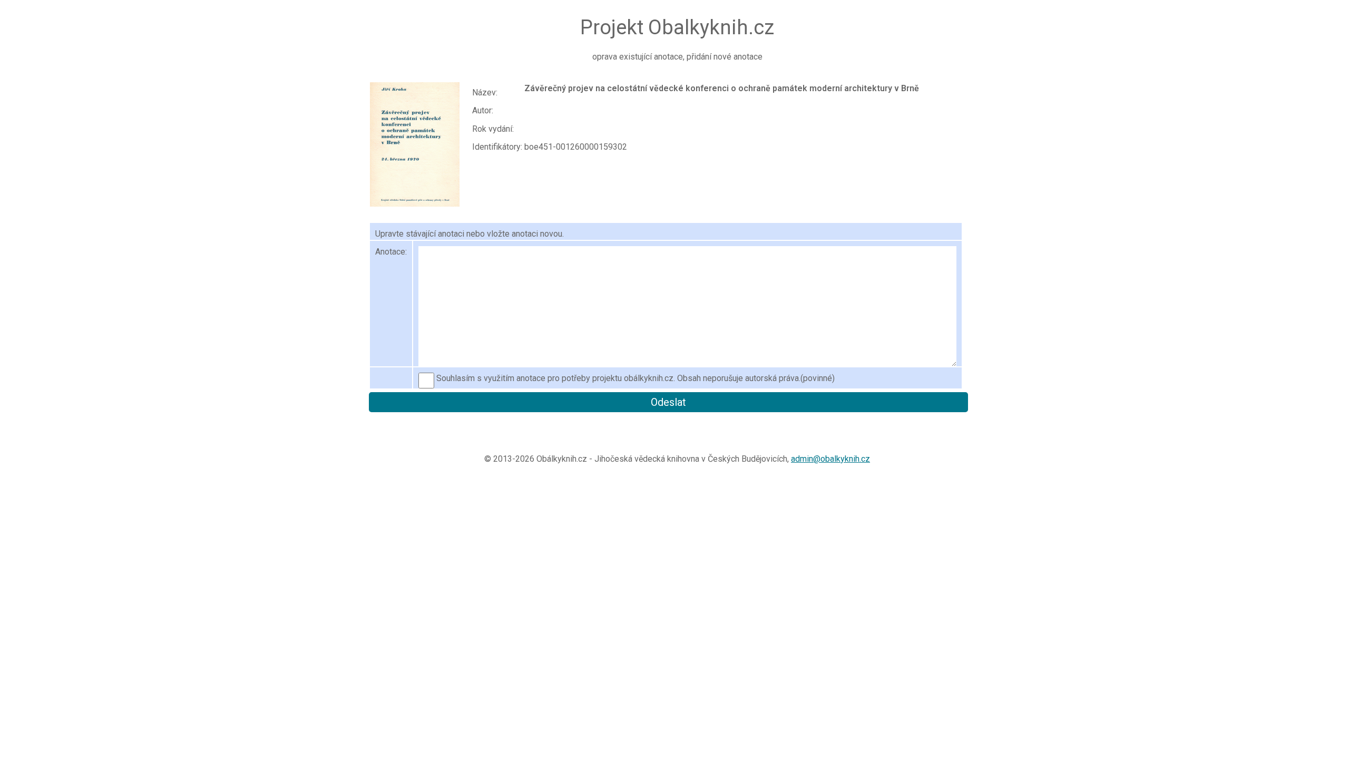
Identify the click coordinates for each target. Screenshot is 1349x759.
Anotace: (391, 252)
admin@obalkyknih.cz (830, 459)
